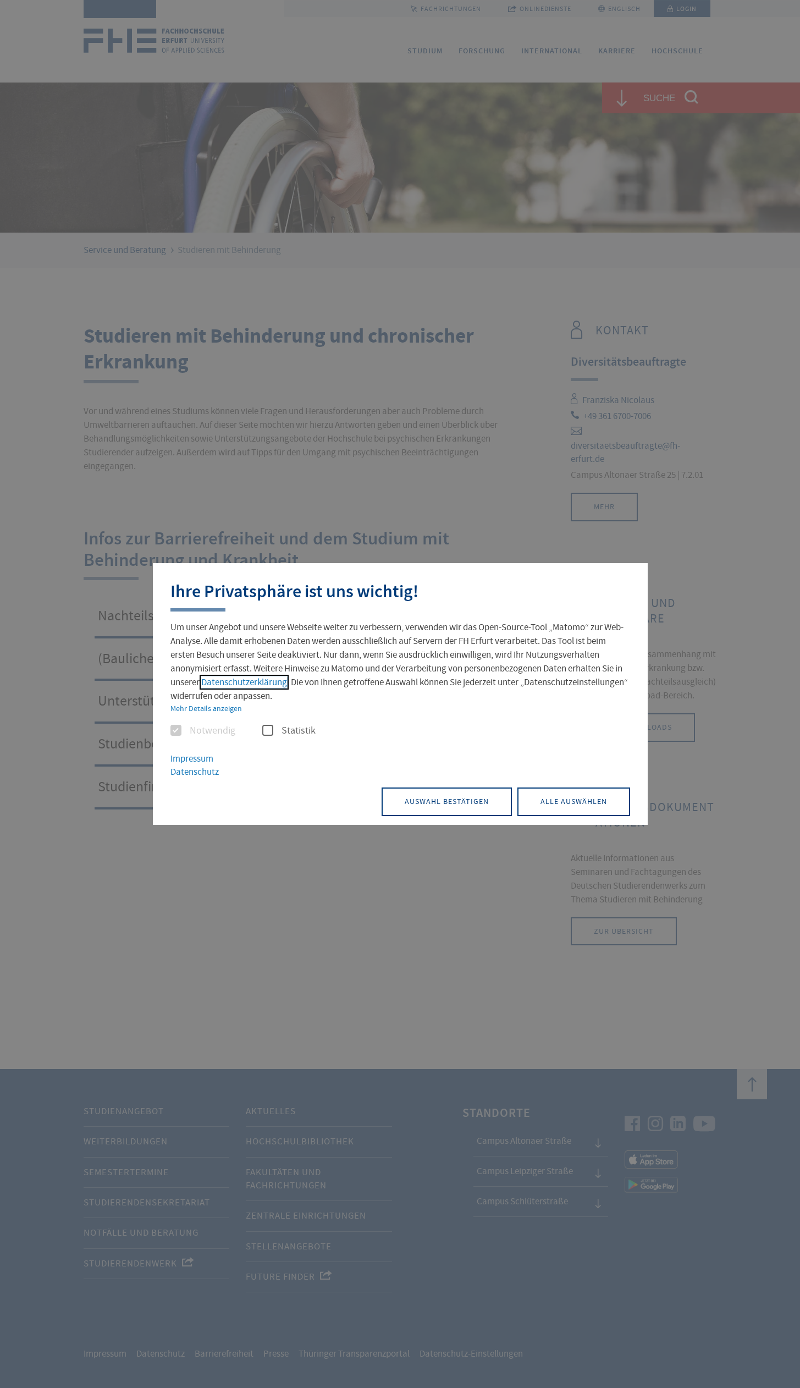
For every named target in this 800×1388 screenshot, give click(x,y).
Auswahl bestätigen (447, 801)
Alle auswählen (573, 801)
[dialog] (400, 694)
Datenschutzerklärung (244, 682)
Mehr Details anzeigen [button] (206, 708)
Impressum (191, 758)
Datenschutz (194, 772)
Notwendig (212, 731)
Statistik (299, 731)
